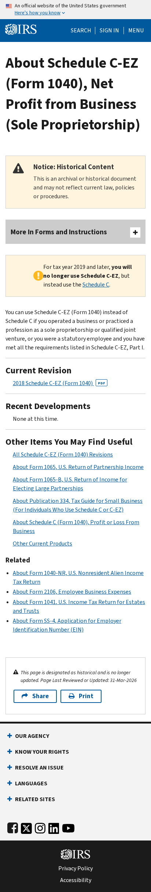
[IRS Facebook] (12, 826)
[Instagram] (40, 826)
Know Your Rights (42, 752)
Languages (31, 783)
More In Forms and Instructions (59, 232)
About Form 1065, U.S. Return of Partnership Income (78, 467)
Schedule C (95, 284)
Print (86, 696)
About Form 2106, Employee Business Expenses (72, 592)
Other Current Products (42, 543)
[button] (109, 30)
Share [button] (40, 696)
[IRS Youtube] (68, 826)
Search (81, 30)
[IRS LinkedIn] (53, 826)
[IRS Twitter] (26, 826)
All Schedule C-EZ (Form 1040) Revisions (63, 454)
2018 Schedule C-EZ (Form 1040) (59, 383)
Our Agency (32, 736)
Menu (136, 30)
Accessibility (75, 880)
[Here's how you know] (75, 9)
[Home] (21, 28)
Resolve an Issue (39, 767)
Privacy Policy (75, 868)
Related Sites (35, 799)
